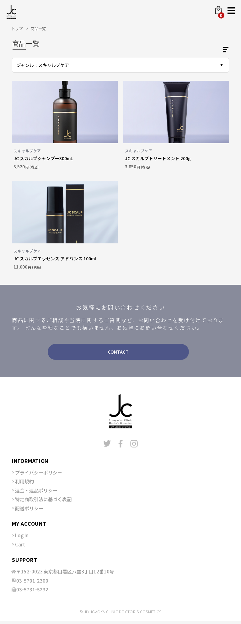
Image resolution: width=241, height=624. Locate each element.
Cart (20, 544)
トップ (17, 28)
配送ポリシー (29, 508)
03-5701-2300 (32, 580)
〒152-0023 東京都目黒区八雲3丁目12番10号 (65, 571)
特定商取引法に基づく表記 (43, 499)
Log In (22, 535)
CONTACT (118, 352)
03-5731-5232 (32, 589)
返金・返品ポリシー (36, 490)
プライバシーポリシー (38, 472)
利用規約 (24, 481)
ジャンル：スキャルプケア (43, 65)
